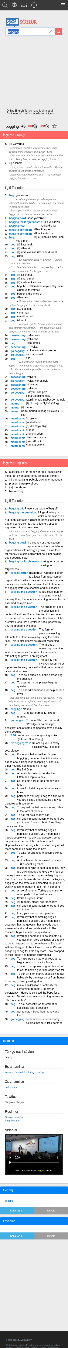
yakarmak (23, 312)
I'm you (20, 743)
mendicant (17, 418)
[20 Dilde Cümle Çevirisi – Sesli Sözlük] (15, 6)
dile (28, 358)
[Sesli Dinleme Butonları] (33, 127)
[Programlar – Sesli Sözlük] (34, 6)
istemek (21, 320)
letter (19, 573)
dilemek (25, 248)
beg (11, 195)
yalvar (35, 346)
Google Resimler (14, 1117)
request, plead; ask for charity (39, 902)
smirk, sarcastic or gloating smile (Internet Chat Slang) (37, 737)
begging (9, 1200)
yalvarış (31, 377)
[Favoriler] (53, 128)
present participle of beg (23, 483)
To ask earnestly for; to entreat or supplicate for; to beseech (37, 1005)
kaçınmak (26, 244)
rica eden (33, 384)
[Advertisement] (34, 73)
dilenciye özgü (38, 426)
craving (40, 1072)
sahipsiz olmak (35, 354)
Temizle (51, 1210)
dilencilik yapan (35, 445)
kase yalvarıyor (37, 218)
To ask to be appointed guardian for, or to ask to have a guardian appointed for (40, 968)
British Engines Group (30, 898)
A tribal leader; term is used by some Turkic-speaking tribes (39, 862)
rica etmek (33, 343)
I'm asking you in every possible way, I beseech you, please (32, 746)
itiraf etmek (27, 278)
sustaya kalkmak (31, 282)
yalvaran (32, 388)
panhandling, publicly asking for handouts (38, 479)
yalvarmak (22, 195)
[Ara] (58, 31)
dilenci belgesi (42, 229)
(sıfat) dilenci (33, 422)
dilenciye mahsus (36, 437)
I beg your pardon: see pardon (35, 913)
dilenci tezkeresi (43, 233)
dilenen (30, 430)
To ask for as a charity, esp (33, 815)
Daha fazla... (17, 1210)
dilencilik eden (34, 433)
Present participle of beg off (41, 508)
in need (19, 1072)
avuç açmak (24, 309)
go (17, 351)
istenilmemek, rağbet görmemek (45, 399)
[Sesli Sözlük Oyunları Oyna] (25, 6)
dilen (20, 256)
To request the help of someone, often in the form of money (40, 809)
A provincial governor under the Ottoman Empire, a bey (36, 775)
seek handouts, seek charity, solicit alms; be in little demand (44, 1021)
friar (17, 226)
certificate (20, 229)
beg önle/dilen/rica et (29, 293)
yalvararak (33, 335)
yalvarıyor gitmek (37, 380)
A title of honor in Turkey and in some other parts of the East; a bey (39, 892)
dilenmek (22, 297)
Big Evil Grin (24, 769)
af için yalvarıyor (50, 222)
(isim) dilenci (33, 441)
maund (15, 403)
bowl (17, 218)
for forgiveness (24, 222)
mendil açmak (25, 316)
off (16, 508)
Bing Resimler (12, 1120)
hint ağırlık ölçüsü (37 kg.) (45, 403)
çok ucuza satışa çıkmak (41, 350)
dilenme (17, 163)
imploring (29, 1072)
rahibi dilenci (48, 225)
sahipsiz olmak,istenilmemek (38, 394)
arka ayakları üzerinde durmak (39, 252)
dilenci (33, 418)
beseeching (18, 335)
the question (22, 512)
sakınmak (26, 274)
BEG (13, 735)
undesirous (11, 1087)
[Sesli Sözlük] (5, 6)
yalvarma (18, 144)
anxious (9, 1072)
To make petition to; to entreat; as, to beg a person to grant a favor (39, 960)
